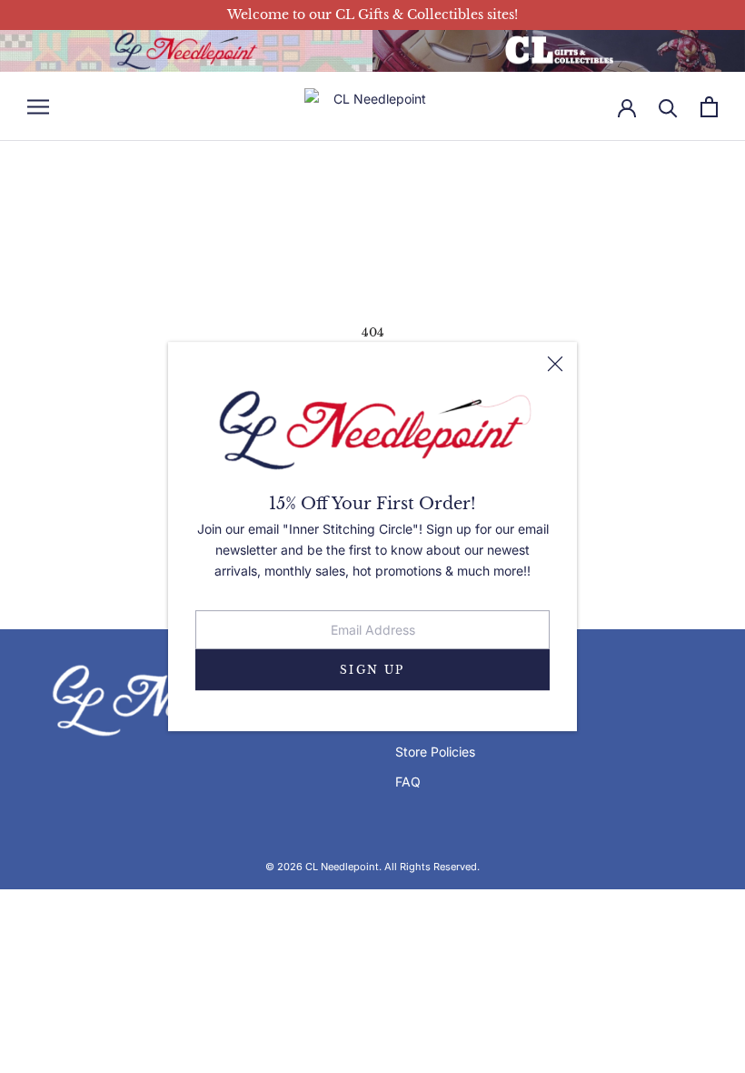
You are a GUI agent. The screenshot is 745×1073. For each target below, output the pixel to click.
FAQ (408, 781)
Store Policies (435, 751)
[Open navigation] (38, 107)
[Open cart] (709, 106)
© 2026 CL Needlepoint (322, 866)
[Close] (555, 364)
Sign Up (372, 670)
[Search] (668, 106)
